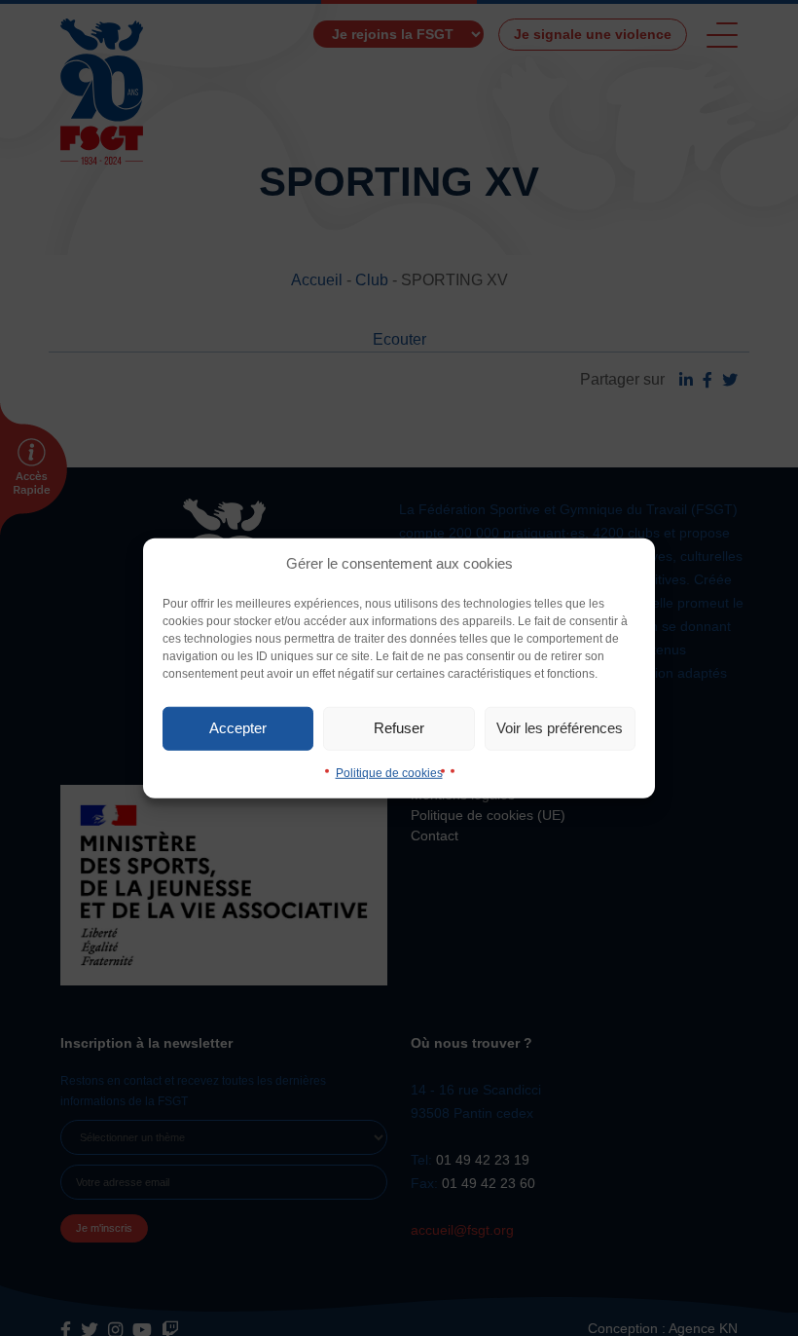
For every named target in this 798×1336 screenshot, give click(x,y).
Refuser (399, 728)
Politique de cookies (389, 772)
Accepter (238, 728)
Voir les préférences (559, 728)
